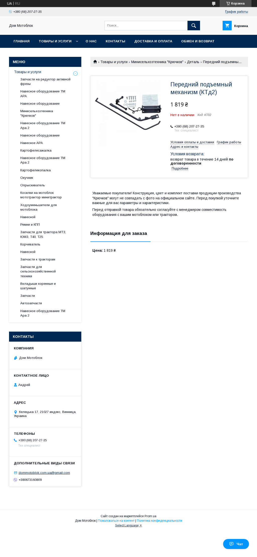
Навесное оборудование (39, 103)
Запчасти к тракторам (37, 259)
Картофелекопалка (35, 170)
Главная (22, 41)
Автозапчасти (31, 303)
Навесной (27, 217)
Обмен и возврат (198, 41)
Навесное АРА (31, 143)
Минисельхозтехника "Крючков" (157, 62)
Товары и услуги (55, 41)
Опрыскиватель (32, 185)
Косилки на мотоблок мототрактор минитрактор (41, 195)
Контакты (115, 41)
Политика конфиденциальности (159, 520)
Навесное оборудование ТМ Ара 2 (42, 125)
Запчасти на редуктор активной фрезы (45, 81)
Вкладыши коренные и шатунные (38, 286)
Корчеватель (30, 244)
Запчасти (27, 296)
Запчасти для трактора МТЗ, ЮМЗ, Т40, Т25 (43, 234)
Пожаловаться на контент (116, 520)
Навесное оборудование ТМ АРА (42, 93)
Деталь (193, 62)
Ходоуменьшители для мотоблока (38, 207)
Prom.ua (150, 516)
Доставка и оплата (153, 41)
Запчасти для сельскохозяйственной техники (38, 271)
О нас (91, 41)
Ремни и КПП (30, 224)
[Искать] (193, 25)
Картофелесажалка (35, 150)
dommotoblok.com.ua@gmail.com (44, 473)
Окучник (26, 178)
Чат (240, 544)
